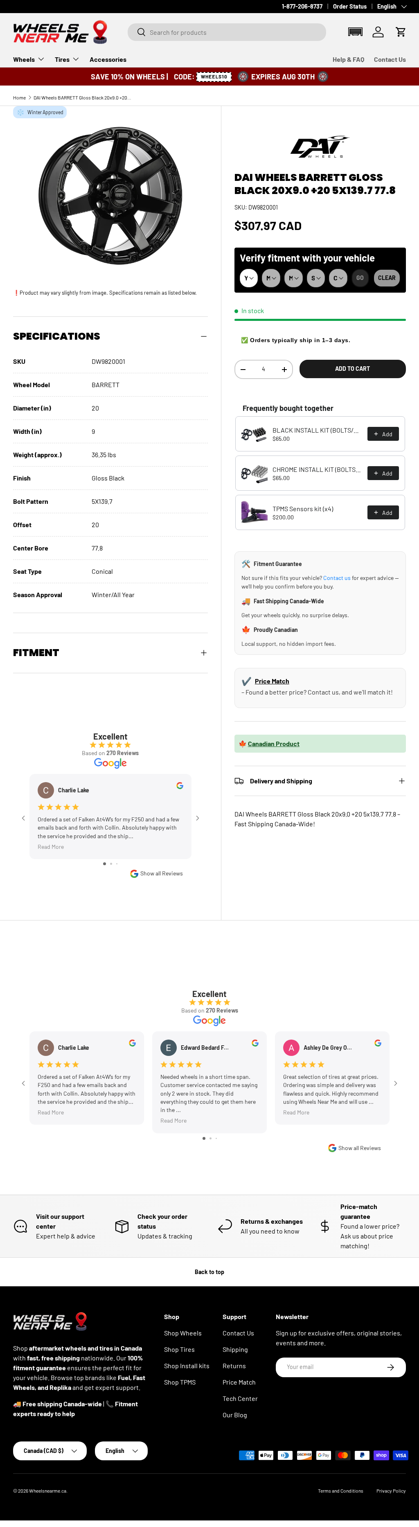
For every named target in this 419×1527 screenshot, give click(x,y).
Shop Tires (179, 1349)
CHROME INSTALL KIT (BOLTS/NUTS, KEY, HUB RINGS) (318, 469)
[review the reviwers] (179, 786)
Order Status (350, 6)
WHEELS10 (213, 76)
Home (19, 97)
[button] (355, 32)
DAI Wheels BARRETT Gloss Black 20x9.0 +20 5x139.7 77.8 (83, 97)
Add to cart (352, 368)
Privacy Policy (391, 1490)
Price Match (272, 681)
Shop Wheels (183, 1333)
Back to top (209, 1271)
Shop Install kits (187, 1365)
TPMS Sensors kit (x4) (303, 508)
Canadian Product (274, 743)
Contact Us (390, 59)
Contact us (337, 577)
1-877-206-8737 (302, 6)
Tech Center (240, 1398)
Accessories (108, 59)
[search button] (137, 32)
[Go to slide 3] (116, 863)
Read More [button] (51, 846)
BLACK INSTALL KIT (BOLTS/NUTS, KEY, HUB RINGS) (318, 430)
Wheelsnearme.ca (47, 1490)
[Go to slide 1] (104, 863)
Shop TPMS (180, 1382)
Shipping (235, 1349)
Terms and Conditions (340, 1490)
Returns (234, 1365)
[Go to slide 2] (111, 864)
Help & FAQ (348, 59)
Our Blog (235, 1415)
